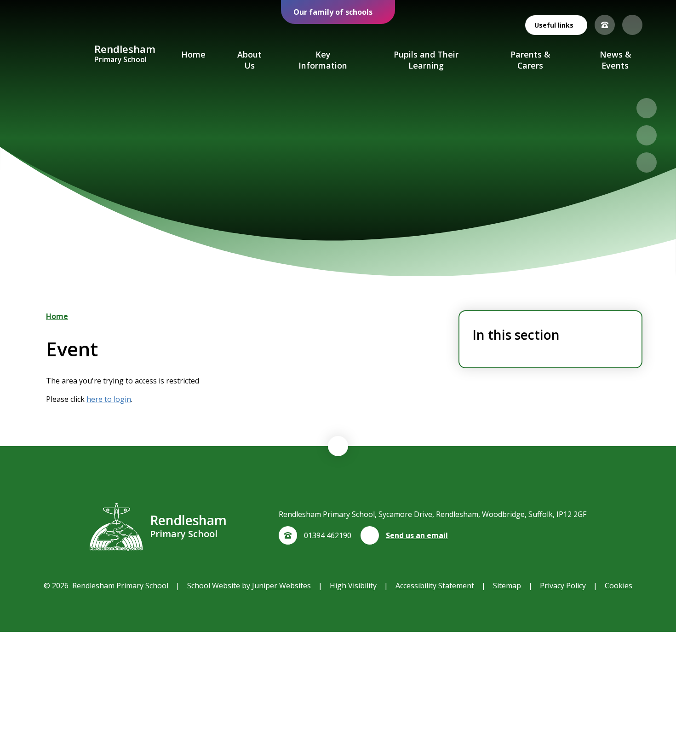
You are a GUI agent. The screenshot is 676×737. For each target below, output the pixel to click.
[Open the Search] (632, 25)
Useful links (553, 25)
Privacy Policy (563, 585)
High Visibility (353, 585)
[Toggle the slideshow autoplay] (646, 162)
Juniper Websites (281, 585)
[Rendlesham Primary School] (60, 54)
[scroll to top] (338, 446)
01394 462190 (327, 535)
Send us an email (417, 535)
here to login (108, 399)
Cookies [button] (618, 585)
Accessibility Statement (434, 585)
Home (57, 316)
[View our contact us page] (605, 25)
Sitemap (507, 585)
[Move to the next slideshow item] (646, 135)
